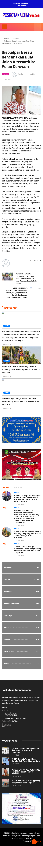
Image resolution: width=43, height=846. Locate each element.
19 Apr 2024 (31, 74)
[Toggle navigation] (4, 26)
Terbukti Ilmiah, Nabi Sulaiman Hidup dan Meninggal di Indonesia (25, 750)
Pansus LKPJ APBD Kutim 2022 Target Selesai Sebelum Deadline (25, 772)
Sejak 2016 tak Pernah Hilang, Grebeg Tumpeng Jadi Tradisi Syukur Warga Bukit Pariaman (21, 369)
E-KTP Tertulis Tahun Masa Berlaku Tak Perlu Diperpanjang (25, 760)
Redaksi (4, 707)
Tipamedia (37, 841)
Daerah (16, 38)
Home (6, 38)
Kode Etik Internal (11, 716)
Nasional (17, 492)
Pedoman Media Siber (10, 721)
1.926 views (7, 79)
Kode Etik (5, 710)
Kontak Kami (6, 724)
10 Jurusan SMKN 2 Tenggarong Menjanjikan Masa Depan (25, 781)
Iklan (3, 727)
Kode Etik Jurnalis (11, 713)
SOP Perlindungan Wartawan (15, 718)
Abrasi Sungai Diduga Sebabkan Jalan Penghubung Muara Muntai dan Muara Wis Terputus (21, 401)
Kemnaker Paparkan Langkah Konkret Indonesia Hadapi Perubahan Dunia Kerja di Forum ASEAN (27, 498)
